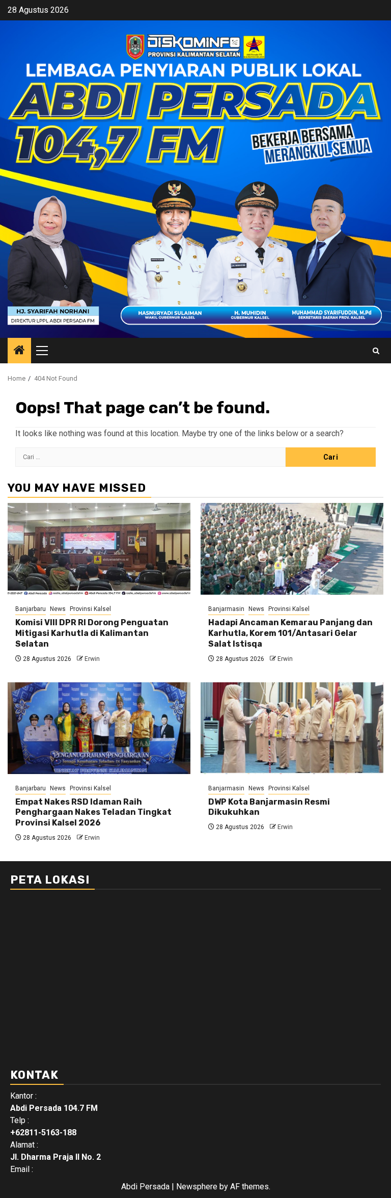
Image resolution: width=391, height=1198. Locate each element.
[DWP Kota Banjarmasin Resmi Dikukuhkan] (292, 728)
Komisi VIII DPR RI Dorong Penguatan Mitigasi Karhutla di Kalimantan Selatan (92, 633)
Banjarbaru (30, 609)
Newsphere (196, 1186)
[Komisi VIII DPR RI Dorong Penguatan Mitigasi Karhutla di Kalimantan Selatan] (99, 549)
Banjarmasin (226, 609)
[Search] (376, 351)
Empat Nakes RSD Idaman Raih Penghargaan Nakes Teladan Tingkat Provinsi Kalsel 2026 (93, 812)
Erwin (92, 658)
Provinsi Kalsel (90, 609)
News (58, 609)
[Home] (19, 351)
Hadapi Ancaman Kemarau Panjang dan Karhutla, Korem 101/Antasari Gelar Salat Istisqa (290, 633)
